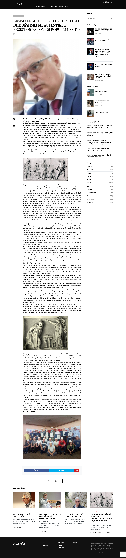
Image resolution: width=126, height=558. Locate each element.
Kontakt (75, 542)
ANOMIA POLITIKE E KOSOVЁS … (102, 102)
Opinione (89, 189)
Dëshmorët (90, 166)
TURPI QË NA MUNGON (102, 112)
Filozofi (89, 173)
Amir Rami (100, 553)
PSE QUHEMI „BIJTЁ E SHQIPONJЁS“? (22, 515)
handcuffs (89, 140)
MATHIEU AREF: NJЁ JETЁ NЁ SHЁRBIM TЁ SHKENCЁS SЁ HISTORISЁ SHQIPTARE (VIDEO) (101, 517)
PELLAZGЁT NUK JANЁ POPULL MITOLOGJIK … (74, 515)
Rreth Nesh (61, 542)
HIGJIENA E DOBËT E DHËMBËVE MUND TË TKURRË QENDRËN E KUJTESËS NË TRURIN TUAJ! (102, 52)
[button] (14, 4)
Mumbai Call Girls (91, 148)
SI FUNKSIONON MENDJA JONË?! (103, 65)
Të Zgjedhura (90, 202)
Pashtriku (22, 4)
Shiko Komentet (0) (52, 481)
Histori (89, 176)
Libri (88, 186)
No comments (49, 33)
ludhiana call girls (91, 125)
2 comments (44, 531)
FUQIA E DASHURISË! (102, 40)
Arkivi (44, 542)
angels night (90, 155)
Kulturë (89, 182)
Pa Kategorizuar (91, 192)
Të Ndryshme (90, 199)
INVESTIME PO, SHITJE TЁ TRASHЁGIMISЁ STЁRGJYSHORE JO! (50, 516)
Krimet (89, 179)
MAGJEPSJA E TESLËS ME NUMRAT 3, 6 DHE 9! (103, 29)
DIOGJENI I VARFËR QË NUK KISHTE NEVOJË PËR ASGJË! (103, 76)
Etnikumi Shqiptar (18, 15)
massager (89, 132)
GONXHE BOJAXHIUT (102, 91)
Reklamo (45, 545)
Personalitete (90, 196)
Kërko (111, 18)
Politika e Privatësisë (61, 546)
